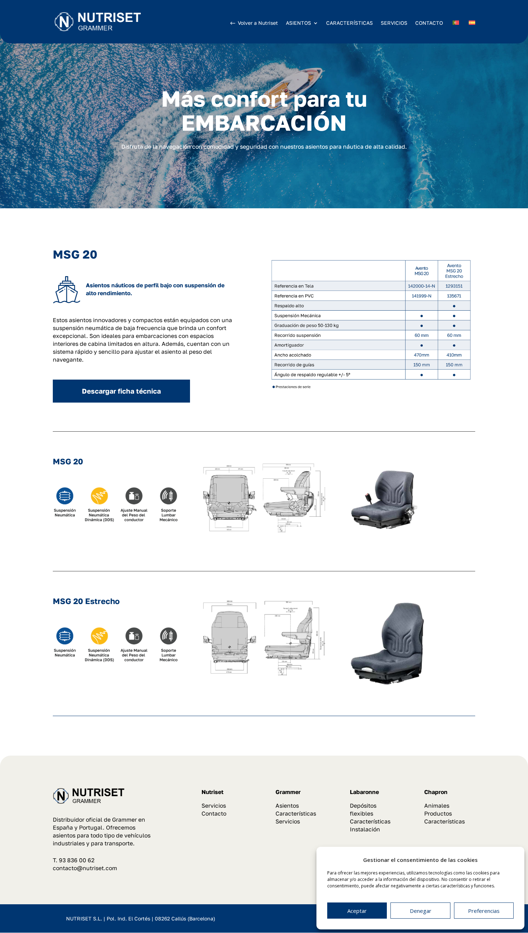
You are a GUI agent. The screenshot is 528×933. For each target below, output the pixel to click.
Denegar (420, 910)
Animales (436, 805)
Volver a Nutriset (258, 23)
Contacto (214, 813)
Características (295, 813)
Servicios (214, 805)
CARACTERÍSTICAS (349, 23)
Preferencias (484, 910)
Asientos (287, 805)
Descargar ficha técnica (121, 391)
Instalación (365, 829)
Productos (438, 813)
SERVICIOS (394, 23)
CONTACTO (429, 23)
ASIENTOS (298, 23)
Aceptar (357, 910)
